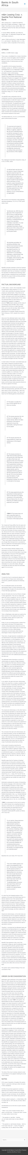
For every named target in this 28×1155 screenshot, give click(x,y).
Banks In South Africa (9, 4)
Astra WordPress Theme (15, 1152)
